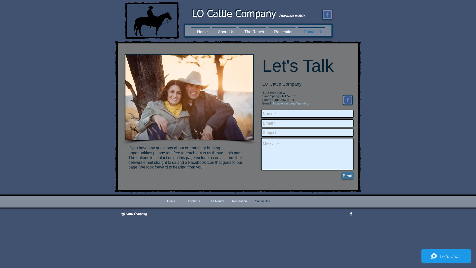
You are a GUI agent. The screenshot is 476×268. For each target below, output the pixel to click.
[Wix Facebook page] (327, 14)
